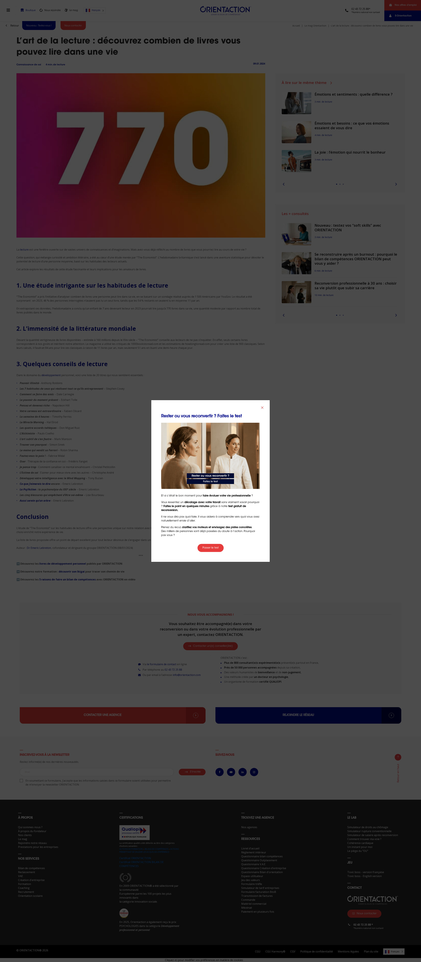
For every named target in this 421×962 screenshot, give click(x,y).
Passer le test (210, 548)
